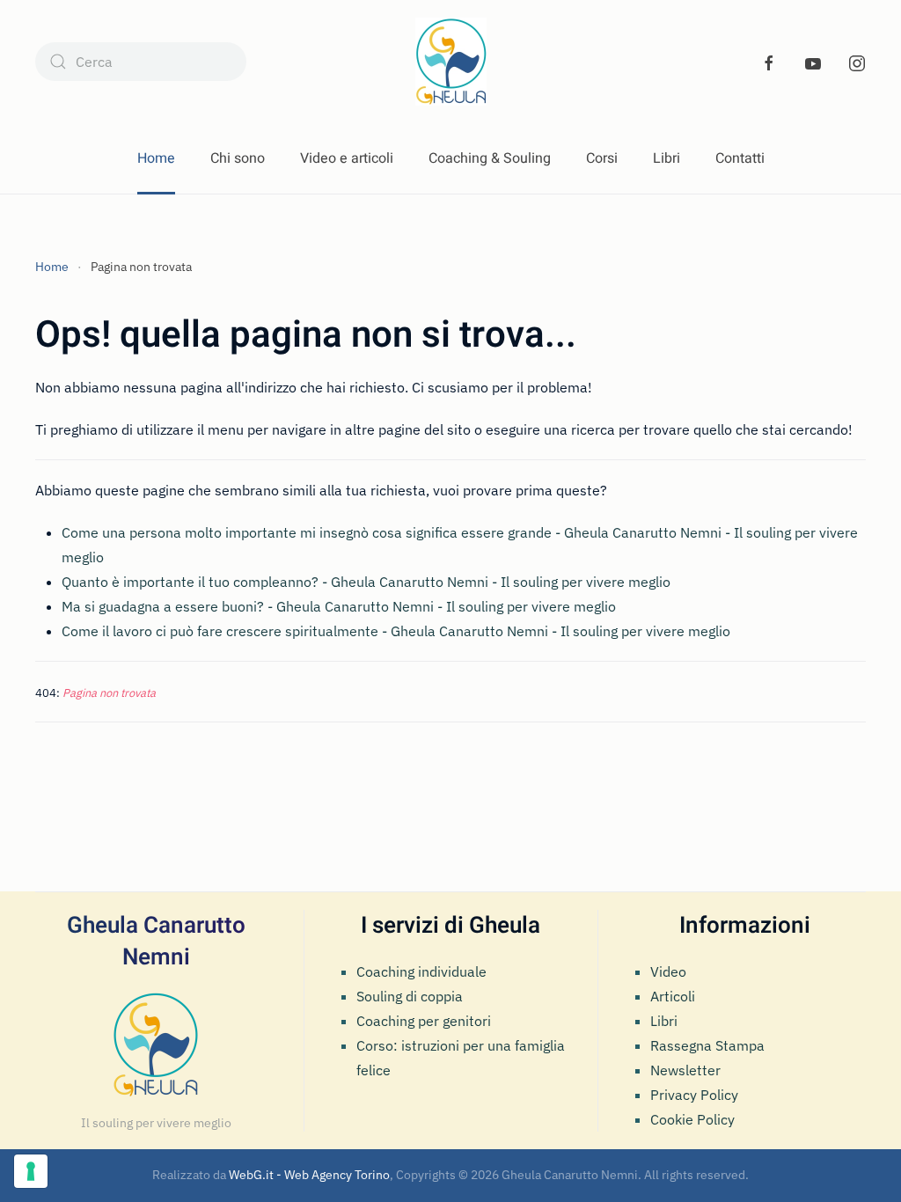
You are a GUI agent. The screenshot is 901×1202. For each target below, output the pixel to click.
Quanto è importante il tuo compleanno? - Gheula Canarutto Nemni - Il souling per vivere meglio (366, 581)
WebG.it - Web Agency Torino (309, 1175)
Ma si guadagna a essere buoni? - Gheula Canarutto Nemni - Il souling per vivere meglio (339, 606)
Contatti (740, 158)
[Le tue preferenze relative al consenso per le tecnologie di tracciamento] (31, 1171)
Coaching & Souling (490, 158)
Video (668, 971)
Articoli (672, 996)
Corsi (602, 158)
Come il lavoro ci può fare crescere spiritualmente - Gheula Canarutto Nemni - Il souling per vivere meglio (396, 631)
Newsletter (685, 1070)
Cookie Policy (692, 1119)
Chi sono (237, 158)
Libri (666, 158)
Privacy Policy (694, 1094)
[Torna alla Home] (451, 62)
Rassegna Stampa (707, 1045)
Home (156, 158)
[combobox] (140, 61)
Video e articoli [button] (346, 158)
